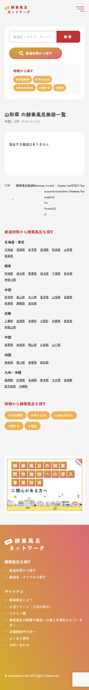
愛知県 (32, 303)
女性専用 (23, 79)
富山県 (20, 297)
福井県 (44, 297)
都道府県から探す (39, 53)
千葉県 (56, 273)
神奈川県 (10, 280)
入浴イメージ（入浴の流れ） (30, 606)
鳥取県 (9, 345)
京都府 (32, 321)
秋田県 (56, 249)
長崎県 (32, 380)
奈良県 (68, 321)
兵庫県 (56, 321)
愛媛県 (32, 362)
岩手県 (32, 249)
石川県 (32, 297)
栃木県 (20, 273)
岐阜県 (9, 303)
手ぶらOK (43, 79)
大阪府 (44, 321)
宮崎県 (68, 380)
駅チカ (46, 88)
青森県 (20, 249)
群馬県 (32, 273)
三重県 (9, 321)
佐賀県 (20, 380)
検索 (68, 36)
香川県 (20, 362)
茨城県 (9, 273)
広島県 (44, 345)
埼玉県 (44, 273)
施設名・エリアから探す (27, 577)
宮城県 (44, 249)
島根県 (20, 345)
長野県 (68, 297)
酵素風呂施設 (24, 185)
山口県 (56, 345)
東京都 (68, 273)
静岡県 (20, 303)
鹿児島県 (10, 386)
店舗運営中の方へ (22, 631)
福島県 (9, 256)
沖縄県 (23, 386)
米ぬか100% (25, 88)
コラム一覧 (17, 613)
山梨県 (56, 297)
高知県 (44, 362)
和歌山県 (10, 327)
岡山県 (32, 345)
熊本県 (44, 380)
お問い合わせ (19, 645)
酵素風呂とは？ (21, 599)
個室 (61, 88)
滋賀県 (20, 321)
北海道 (9, 249)
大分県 (56, 380)
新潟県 (9, 297)
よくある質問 (19, 638)
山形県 (68, 249)
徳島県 (9, 362)
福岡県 (9, 380)
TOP (7, 185)
